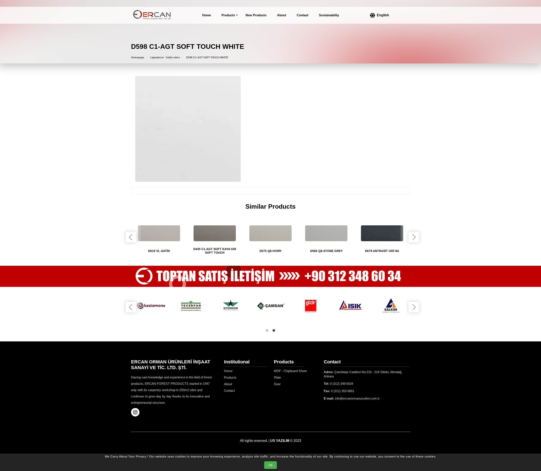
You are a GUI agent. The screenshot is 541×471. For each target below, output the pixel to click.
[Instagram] (137, 412)
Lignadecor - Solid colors (165, 57)
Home (206, 15)
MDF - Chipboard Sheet (290, 371)
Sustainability (329, 15)
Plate (277, 377)
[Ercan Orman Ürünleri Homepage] (152, 15)
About (281, 15)
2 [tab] (274, 330)
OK (270, 465)
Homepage (137, 57)
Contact (302, 15)
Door (277, 384)
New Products (256, 15)
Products (228, 15)
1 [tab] (267, 330)
